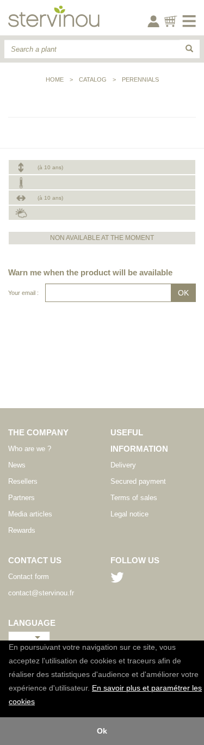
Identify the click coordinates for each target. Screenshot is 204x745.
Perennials (140, 79)
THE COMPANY (38, 432)
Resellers (23, 481)
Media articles (30, 514)
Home (55, 79)
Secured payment (138, 481)
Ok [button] (102, 730)
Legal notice (129, 514)
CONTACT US (34, 560)
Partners (21, 498)
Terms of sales (133, 498)
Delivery (123, 465)
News (17, 465)
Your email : (23, 293)
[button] (38, 702)
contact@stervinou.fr (41, 593)
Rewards (21, 530)
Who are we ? (29, 449)
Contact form (28, 576)
